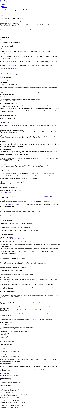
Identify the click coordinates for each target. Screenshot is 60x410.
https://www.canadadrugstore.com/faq (24, 374)
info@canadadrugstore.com (12, 21)
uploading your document (20, 38)
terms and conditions (6, 119)
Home (3, 6)
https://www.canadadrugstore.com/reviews (5, 192)
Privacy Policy (45, 263)
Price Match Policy (15, 68)
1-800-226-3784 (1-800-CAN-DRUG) (47, 196)
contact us (24, 18)
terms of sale (5, 122)
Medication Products (3, 4)
